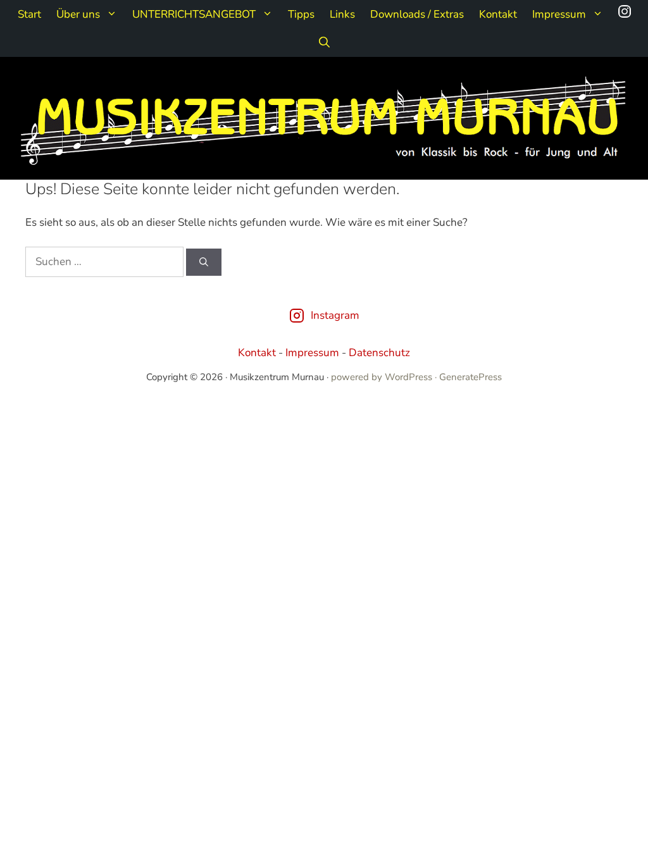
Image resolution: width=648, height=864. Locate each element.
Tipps (301, 14)
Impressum (559, 14)
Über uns (78, 14)
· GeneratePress (468, 377)
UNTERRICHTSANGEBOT (194, 14)
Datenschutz (379, 352)
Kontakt (498, 14)
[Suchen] (203, 262)
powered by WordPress (381, 377)
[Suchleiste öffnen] (324, 42)
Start (29, 14)
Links (342, 14)
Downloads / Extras (417, 14)
